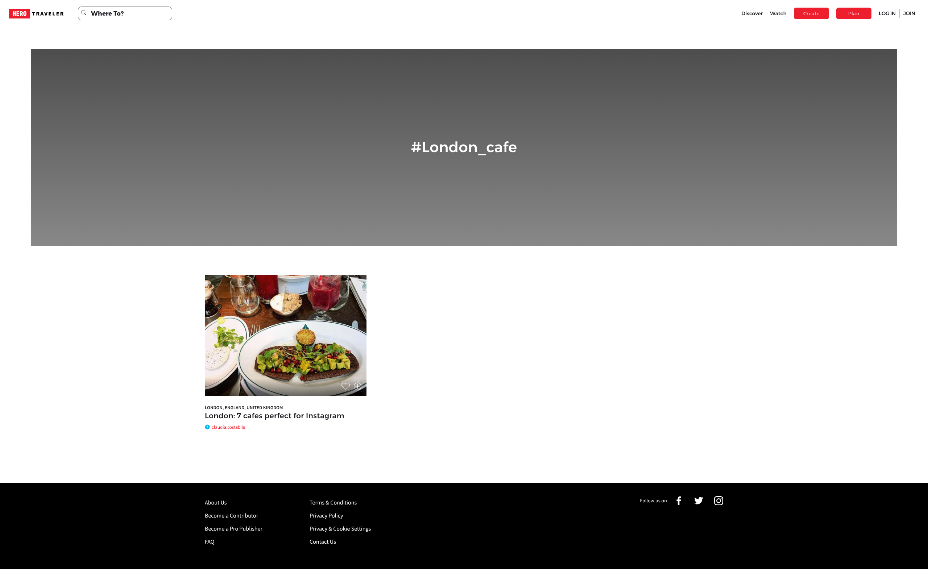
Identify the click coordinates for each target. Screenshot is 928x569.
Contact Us (323, 541)
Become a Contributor (231, 515)
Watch (778, 13)
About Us (216, 502)
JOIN (909, 13)
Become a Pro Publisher (233, 528)
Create (811, 13)
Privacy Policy (326, 515)
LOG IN (887, 13)
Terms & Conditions (333, 502)
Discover (752, 13)
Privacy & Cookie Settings (340, 528)
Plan (854, 13)
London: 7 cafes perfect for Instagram (274, 416)
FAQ (209, 541)
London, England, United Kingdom (244, 407)
